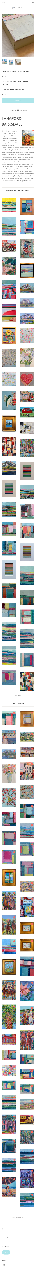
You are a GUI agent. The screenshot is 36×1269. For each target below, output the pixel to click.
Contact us (23, 110)
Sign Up (6, 1252)
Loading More (18, 695)
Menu (6, 3)
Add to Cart (18, 100)
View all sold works (18, 1217)
